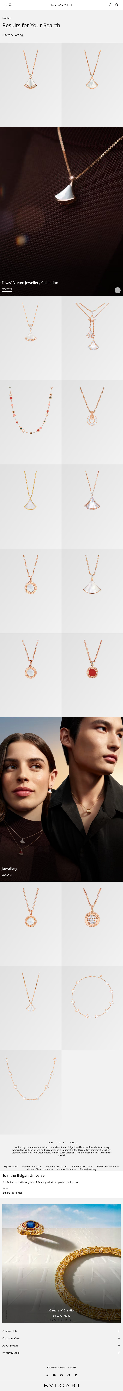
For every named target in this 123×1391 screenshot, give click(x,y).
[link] (116, 5)
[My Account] (110, 5)
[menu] (5, 5)
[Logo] (61, 5)
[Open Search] (10, 5)
